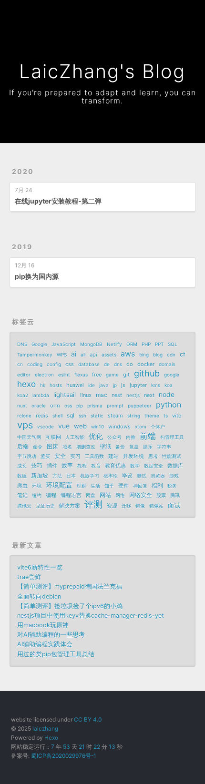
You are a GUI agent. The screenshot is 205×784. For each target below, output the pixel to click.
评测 (93, 504)
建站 (113, 456)
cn (20, 364)
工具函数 (94, 456)
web (80, 426)
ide (91, 385)
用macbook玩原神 (43, 625)
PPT (159, 344)
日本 (71, 476)
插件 (52, 465)
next (149, 395)
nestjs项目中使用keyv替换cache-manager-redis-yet (90, 615)
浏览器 (158, 476)
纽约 (36, 495)
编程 (51, 495)
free (97, 374)
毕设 (127, 475)
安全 (60, 455)
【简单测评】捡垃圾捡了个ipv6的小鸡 (70, 606)
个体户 (158, 426)
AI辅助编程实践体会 (44, 644)
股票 (161, 495)
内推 (130, 437)
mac (101, 394)
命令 (37, 446)
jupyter (138, 385)
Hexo (51, 737)
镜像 (140, 506)
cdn (171, 354)
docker (145, 364)
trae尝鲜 (29, 576)
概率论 (110, 476)
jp (115, 385)
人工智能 (74, 437)
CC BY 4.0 (88, 719)
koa (168, 385)
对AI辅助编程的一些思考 (51, 634)
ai (73, 354)
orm (55, 405)
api (93, 354)
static (97, 415)
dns (118, 364)
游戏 (174, 476)
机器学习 (89, 476)
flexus (81, 374)
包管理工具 (172, 437)
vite (176, 415)
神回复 (140, 486)
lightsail (64, 394)
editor (24, 374)
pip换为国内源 (37, 276)
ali (83, 354)
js (123, 385)
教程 (82, 465)
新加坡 (39, 475)
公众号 (114, 437)
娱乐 (148, 446)
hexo (26, 384)
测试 (141, 476)
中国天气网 (29, 437)
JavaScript (63, 344)
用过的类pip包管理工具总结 (55, 654)
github (147, 373)
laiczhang (45, 728)
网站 (105, 495)
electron (44, 374)
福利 (157, 485)
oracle (38, 405)
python (168, 404)
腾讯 (175, 495)
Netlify (114, 344)
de (107, 364)
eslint (64, 374)
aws (128, 353)
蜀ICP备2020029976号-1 (63, 755)
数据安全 (153, 465)
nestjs (133, 395)
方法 (57, 476)
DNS (22, 344)
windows (119, 426)
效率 (67, 465)
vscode (45, 426)
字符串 (164, 446)
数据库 (175, 465)
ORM (131, 344)
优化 (96, 436)
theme (151, 415)
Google (39, 344)
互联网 (53, 437)
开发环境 (133, 456)
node (166, 394)
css (69, 364)
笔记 (22, 495)
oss (68, 405)
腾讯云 (24, 506)
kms (155, 385)
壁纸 (105, 446)
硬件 (123, 485)
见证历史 (45, 506)
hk (42, 385)
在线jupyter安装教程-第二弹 (58, 201)
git (126, 374)
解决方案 (69, 505)
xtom (140, 426)
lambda (40, 395)
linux (86, 395)
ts (166, 415)
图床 (52, 446)
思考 (153, 456)
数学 (135, 465)
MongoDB (91, 344)
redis (42, 415)
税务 (172, 486)
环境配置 (59, 485)
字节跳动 (26, 456)
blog (158, 354)
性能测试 (171, 456)
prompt (115, 405)
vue (64, 426)
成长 (22, 465)
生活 (95, 486)
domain (167, 364)
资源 (112, 505)
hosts (56, 385)
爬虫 (22, 485)
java (104, 385)
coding (34, 364)
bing (144, 354)
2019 (22, 247)
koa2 (22, 395)
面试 (174, 505)
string (133, 415)
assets (109, 354)
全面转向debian (39, 596)
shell (57, 415)
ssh (82, 415)
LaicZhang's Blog (102, 71)
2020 (23, 171)
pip (79, 405)
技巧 (36, 465)
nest (117, 395)
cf (182, 354)
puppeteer (140, 405)
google (171, 374)
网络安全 (140, 495)
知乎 (109, 486)
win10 (97, 426)
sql (70, 415)
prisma (94, 405)
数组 (22, 476)
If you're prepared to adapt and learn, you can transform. (102, 96)
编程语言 (71, 495)
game (112, 374)
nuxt (22, 405)
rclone (24, 415)
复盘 (134, 446)
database (89, 364)
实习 (75, 456)
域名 (67, 446)
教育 (96, 465)
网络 (120, 495)
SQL (172, 344)
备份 (120, 446)
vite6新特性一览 (39, 567)
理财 (81, 486)
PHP (146, 344)
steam (115, 415)
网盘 (90, 495)
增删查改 (85, 446)
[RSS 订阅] (169, 13)
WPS (62, 354)
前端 (148, 436)
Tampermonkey (34, 354)
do (129, 364)
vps (25, 425)
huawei (75, 385)
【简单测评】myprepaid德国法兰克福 (69, 586)
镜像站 (156, 506)
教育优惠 (115, 465)
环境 (36, 486)
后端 (23, 446)
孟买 (45, 456)
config (54, 364)
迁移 (126, 506)
